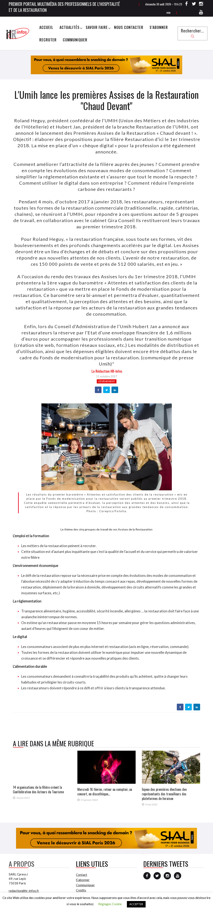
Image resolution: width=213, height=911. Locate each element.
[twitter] (106, 390)
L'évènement (106, 381)
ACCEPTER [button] (136, 904)
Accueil (46, 27)
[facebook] (98, 390)
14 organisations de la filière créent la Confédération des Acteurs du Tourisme (38, 789)
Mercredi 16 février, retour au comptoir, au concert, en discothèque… (104, 791)
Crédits (81, 890)
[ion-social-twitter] (194, 4)
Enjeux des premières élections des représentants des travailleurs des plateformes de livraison (164, 794)
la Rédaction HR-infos (107, 371)
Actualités (69, 27)
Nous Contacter (128, 27)
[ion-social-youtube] (201, 13)
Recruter (48, 39)
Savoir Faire (97, 27)
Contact (81, 874)
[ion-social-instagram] (201, 4)
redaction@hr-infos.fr (24, 890)
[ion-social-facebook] (186, 4)
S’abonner (159, 27)
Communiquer (75, 39)
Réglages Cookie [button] (110, 904)
